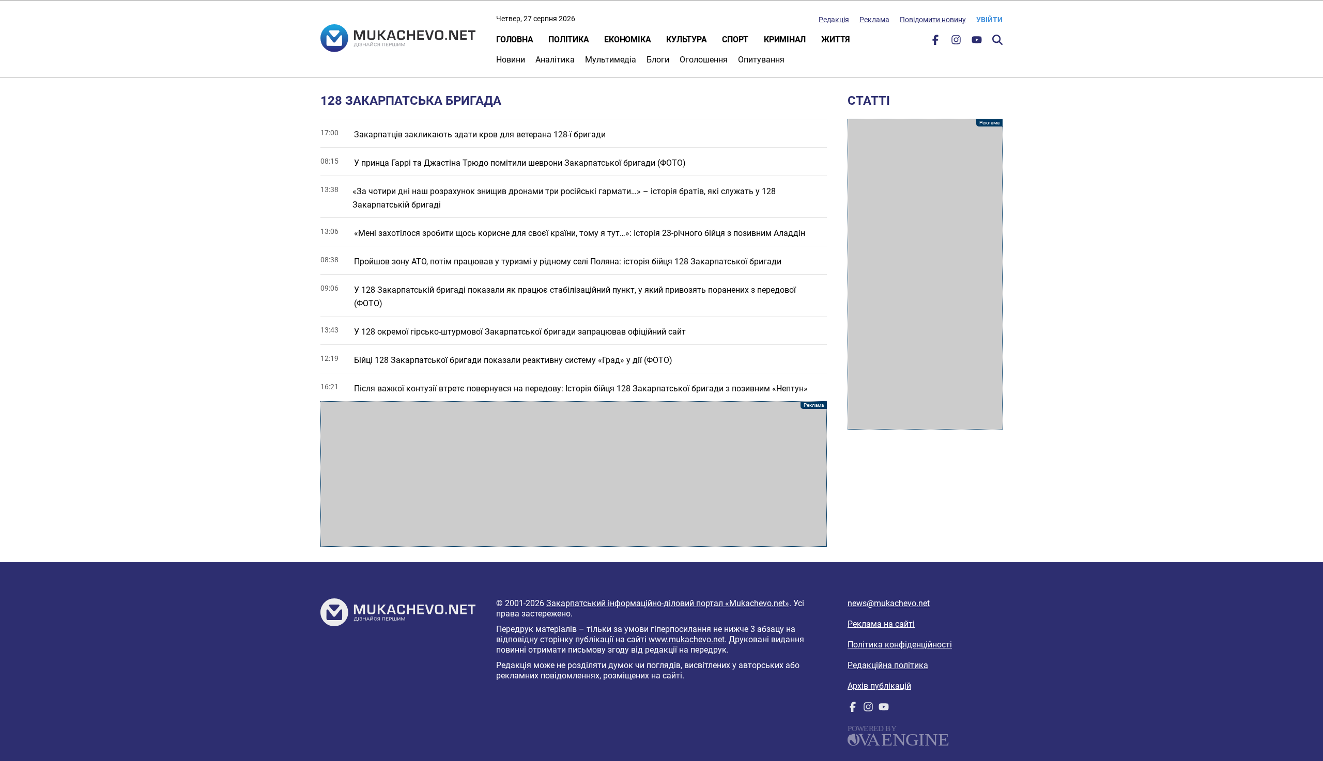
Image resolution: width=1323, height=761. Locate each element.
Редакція (834, 19)
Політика (568, 39)
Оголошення (704, 60)
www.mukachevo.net (687, 639)
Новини (510, 60)
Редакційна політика (888, 665)
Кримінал (785, 39)
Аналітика (555, 60)
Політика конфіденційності (900, 644)
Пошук (997, 40)
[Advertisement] (573, 474)
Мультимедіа (610, 60)
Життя (835, 39)
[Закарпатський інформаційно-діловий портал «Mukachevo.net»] (397, 39)
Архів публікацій (879, 686)
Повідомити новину (933, 19)
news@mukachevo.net (889, 603)
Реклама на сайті (881, 624)
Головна (514, 39)
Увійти (989, 19)
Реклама (874, 19)
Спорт (735, 39)
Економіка (627, 39)
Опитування (761, 60)
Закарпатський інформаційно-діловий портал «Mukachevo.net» (667, 603)
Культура (686, 39)
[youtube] (977, 42)
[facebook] (935, 42)
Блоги (658, 60)
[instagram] (956, 42)
